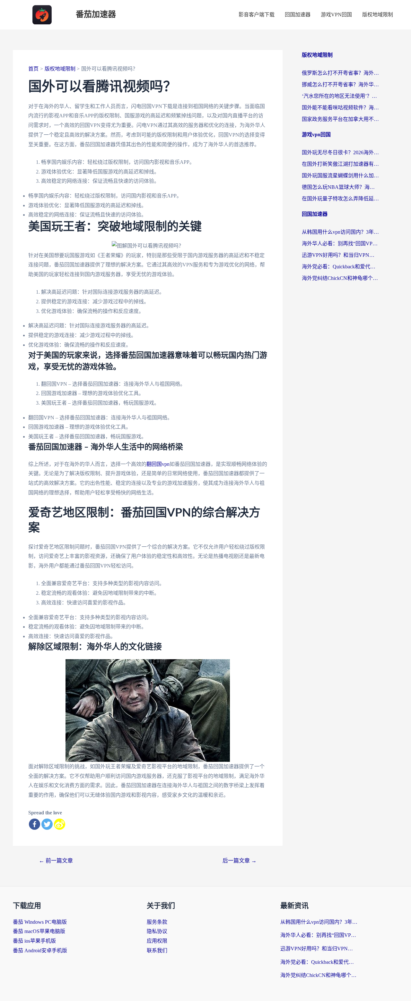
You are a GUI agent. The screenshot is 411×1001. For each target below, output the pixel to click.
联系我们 (157, 950)
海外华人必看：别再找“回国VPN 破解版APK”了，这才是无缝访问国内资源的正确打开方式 (340, 243)
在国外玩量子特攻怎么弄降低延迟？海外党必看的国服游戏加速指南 (340, 198)
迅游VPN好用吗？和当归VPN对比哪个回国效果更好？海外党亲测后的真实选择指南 (340, 255)
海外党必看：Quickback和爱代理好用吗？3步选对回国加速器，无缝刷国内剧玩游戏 (340, 266)
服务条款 (157, 922)
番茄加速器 (96, 15)
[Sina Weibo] (59, 824)
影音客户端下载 (257, 14)
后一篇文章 (240, 860)
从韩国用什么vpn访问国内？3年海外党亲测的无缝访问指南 (340, 232)
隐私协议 (157, 931)
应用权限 (157, 941)
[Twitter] (47, 824)
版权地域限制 (377, 14)
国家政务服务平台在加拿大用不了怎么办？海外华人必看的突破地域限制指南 (340, 119)
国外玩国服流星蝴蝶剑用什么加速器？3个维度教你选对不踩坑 (340, 175)
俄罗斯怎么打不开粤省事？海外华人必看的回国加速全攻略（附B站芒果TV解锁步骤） (340, 73)
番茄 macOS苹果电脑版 (39, 931)
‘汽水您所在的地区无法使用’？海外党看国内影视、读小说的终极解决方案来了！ (340, 96)
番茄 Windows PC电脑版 (40, 922)
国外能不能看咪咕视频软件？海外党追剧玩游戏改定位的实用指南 (340, 107)
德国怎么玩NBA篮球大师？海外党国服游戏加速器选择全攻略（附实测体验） (340, 187)
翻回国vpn (158, 464)
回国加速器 (297, 14)
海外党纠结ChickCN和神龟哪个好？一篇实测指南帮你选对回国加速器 (340, 278)
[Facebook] (34, 824)
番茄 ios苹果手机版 (34, 941)
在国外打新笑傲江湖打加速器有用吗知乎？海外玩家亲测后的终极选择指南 (340, 164)
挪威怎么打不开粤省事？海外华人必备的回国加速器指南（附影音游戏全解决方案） (340, 84)
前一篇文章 (56, 860)
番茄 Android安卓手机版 (40, 950)
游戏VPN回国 (336, 14)
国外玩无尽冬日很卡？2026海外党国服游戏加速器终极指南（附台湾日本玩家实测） (340, 152)
